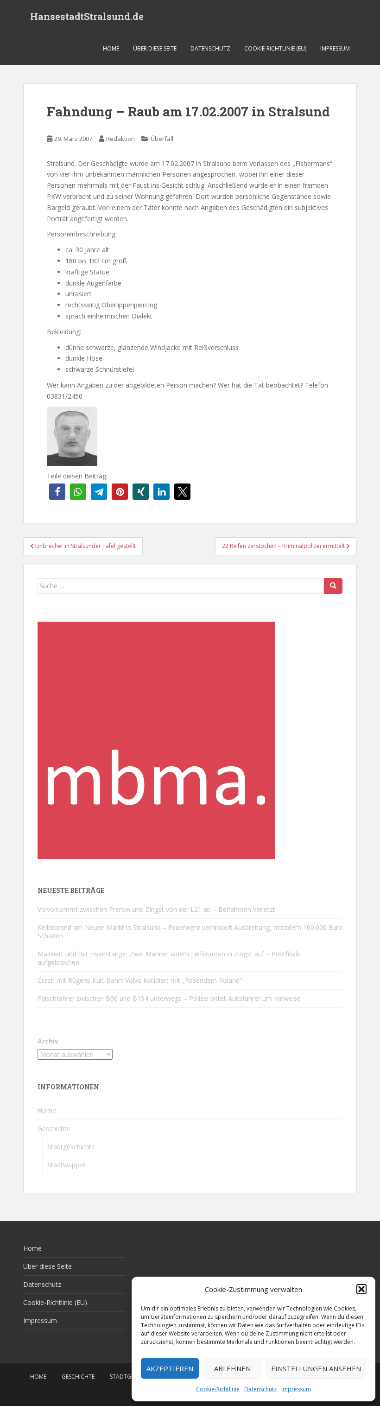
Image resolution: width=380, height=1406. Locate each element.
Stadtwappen (67, 1164)
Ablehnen (232, 1368)
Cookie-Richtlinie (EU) (275, 48)
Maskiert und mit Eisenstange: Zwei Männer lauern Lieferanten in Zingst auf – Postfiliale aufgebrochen (169, 958)
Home (111, 48)
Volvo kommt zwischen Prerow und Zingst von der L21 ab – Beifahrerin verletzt (156, 909)
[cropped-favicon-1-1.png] (156, 739)
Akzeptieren (169, 1368)
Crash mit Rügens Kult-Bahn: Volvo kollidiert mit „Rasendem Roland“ (140, 980)
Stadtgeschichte (71, 1146)
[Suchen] (333, 586)
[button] (361, 1289)
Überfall (162, 138)
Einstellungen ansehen (316, 1368)
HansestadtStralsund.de (87, 16)
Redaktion (120, 138)
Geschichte (54, 1128)
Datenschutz (260, 1389)
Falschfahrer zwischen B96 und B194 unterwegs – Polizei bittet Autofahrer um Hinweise (169, 998)
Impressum (296, 1389)
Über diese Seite (155, 48)
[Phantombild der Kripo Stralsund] (72, 435)
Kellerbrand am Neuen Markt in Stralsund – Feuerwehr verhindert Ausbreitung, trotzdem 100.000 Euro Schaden (190, 931)
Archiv (48, 1041)
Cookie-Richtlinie (218, 1389)
